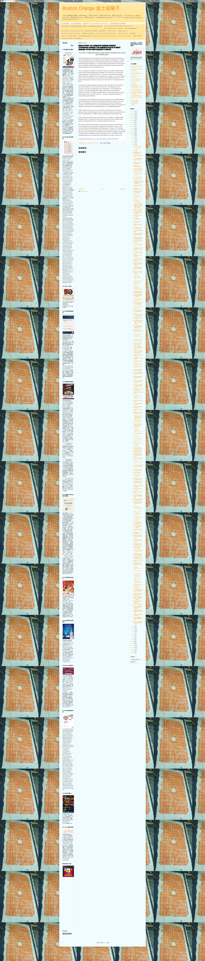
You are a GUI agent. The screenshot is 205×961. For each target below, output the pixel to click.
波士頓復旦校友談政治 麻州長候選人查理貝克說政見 (138, 212)
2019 (133, 124)
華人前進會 (134, 83)
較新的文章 (81, 189)
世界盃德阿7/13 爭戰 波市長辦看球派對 (137, 479)
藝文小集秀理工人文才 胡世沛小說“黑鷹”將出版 (138, 541)
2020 (133, 122)
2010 (133, 643)
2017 (133, 128)
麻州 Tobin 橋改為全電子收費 (137, 222)
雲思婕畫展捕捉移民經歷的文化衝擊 (138, 594)
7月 (134, 144)
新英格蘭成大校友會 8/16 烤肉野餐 (137, 192)
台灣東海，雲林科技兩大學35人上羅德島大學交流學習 (138, 352)
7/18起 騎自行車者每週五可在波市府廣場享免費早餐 (137, 425)
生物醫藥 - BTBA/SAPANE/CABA (88, 33)
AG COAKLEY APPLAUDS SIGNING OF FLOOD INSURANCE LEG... (138, 288)
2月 (134, 633)
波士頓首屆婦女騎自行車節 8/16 (138, 241)
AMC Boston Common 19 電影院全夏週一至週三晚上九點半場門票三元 (137, 417)
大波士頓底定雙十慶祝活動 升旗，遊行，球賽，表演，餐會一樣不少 (138, 322)
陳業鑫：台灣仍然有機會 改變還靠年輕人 (138, 499)
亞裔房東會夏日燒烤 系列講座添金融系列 (137, 482)
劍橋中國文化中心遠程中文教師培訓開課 (138, 315)
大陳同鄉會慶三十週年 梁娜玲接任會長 (138, 558)
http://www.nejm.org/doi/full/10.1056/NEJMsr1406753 (105, 139)
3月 (134, 631)
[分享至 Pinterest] (109, 143)
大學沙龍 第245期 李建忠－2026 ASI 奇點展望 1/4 (71, 38)
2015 (133, 132)
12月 (134, 135)
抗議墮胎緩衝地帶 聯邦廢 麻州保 (137, 153)
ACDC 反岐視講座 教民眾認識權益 (137, 523)
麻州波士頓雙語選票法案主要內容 (138, 407)
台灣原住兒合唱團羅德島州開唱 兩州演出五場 (138, 234)
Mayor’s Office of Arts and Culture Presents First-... (137, 475)
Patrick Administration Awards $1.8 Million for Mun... (137, 551)
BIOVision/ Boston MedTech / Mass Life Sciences (107, 33)
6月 (134, 626)
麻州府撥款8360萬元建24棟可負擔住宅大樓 (137, 564)
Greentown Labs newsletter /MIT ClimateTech (70, 33)
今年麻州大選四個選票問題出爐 (138, 615)
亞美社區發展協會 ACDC (137, 79)
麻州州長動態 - (133, 33)
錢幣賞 (133, 105)
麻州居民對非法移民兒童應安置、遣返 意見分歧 (138, 272)
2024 (133, 115)
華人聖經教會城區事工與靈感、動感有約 (138, 554)
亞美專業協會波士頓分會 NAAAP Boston (137, 87)
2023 (133, 116)
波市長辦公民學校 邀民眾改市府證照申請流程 (137, 455)
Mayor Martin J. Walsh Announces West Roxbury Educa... (137, 340)
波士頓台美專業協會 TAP (137, 89)
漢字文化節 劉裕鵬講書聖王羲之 (137, 318)
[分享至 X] (106, 143)
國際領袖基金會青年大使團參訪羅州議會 (138, 238)
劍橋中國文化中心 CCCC (137, 85)
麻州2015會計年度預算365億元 (137, 489)
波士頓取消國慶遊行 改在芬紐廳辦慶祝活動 (137, 618)
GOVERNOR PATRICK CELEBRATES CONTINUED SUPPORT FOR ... (137, 575)
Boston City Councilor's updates (124, 35)
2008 (133, 647)
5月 (134, 628)
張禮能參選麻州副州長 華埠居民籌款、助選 (138, 378)
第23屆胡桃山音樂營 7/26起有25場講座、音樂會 (137, 526)
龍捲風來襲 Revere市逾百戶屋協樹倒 (137, 166)
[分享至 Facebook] (108, 143)
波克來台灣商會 (135, 100)
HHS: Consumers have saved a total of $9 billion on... (137, 245)
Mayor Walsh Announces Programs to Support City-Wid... (137, 430)
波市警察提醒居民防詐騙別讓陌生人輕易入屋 (138, 611)
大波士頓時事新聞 (65, 23)
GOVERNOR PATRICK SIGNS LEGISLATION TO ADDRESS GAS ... (137, 581)
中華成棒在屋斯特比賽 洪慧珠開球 (138, 163)
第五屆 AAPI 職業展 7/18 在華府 (137, 421)
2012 (133, 639)
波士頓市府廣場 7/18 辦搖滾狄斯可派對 (137, 448)
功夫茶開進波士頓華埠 (138, 604)
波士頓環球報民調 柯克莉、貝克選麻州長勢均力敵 (137, 347)
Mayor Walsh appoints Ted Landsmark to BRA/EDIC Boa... (137, 178)
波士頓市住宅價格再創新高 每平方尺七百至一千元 (138, 382)
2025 (133, 113)
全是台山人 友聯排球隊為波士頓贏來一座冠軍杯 (137, 607)
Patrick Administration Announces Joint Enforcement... (137, 300)
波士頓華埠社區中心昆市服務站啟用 (138, 390)
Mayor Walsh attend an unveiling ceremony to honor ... (138, 336)
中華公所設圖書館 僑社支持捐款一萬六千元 (137, 159)
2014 (133, 133)
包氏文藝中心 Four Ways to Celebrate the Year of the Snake (95, 23)
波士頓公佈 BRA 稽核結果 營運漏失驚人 (137, 370)
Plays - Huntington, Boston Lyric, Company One (113, 28)
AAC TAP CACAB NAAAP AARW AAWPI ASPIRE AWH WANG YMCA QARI (118, 26)
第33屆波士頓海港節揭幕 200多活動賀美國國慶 (138, 622)
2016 (133, 130)
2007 (133, 649)
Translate (136, 662)
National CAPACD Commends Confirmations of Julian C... (137, 513)
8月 (134, 142)
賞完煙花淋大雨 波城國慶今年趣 (137, 602)
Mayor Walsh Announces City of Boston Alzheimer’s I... (137, 508)
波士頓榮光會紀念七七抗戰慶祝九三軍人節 (138, 331)
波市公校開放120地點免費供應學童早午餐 (137, 503)
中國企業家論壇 (135, 101)
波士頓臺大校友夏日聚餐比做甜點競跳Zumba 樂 (138, 296)
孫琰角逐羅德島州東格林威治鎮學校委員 (138, 292)
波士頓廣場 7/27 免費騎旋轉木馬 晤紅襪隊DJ (137, 249)
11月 (134, 137)
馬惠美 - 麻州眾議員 (137, 36)
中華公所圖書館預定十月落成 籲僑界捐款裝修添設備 (138, 327)
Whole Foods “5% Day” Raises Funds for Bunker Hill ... (137, 307)
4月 (134, 630)
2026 (133, 111)
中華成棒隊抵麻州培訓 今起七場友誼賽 (138, 303)
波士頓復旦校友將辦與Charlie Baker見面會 (138, 466)
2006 (133, 651)
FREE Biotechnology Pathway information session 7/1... (137, 461)
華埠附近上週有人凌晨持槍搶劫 (138, 355)
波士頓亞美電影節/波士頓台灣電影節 (118, 23)
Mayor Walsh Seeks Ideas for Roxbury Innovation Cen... (137, 439)
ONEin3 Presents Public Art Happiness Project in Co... (137, 397)
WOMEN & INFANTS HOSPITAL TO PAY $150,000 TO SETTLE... (137, 282)
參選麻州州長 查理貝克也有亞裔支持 (137, 344)
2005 (133, 652)
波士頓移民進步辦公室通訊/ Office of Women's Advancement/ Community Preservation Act (97, 36)
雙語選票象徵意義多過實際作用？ (138, 413)
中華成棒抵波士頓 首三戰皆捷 (137, 216)
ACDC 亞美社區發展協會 (76, 23)
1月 (134, 635)
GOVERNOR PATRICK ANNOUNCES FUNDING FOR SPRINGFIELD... (137, 586)
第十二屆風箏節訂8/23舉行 (137, 219)
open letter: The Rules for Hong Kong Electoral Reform (137, 196)
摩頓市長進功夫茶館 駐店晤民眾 (137, 189)
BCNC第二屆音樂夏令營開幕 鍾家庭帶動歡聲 (137, 496)
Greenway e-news (137, 436)
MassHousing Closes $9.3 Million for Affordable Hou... (137, 201)
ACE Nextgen (134, 71)
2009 (133, 645)
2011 (133, 641)
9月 (134, 141)
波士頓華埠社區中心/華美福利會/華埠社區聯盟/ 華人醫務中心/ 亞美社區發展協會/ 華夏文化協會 (81, 26)
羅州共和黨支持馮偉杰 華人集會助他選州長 (138, 311)
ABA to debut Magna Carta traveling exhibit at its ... (137, 147)
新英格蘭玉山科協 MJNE (137, 91)
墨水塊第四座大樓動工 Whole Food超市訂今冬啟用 (138, 386)
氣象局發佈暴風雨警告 (138, 209)
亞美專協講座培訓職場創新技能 (138, 486)
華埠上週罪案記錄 (137, 258)
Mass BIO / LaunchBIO (123, 33)
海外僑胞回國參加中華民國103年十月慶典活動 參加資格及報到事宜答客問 (138, 205)
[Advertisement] (68, 904)
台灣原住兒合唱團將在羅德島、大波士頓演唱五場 (138, 264)
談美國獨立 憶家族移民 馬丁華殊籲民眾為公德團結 (137, 598)
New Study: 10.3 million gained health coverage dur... (137, 277)
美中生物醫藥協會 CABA (137, 95)
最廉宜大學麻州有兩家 (138, 458)
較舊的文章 (123, 189)
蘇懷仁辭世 (135, 150)
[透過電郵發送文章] (101, 142)
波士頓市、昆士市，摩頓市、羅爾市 (68, 36)
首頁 (102, 189)
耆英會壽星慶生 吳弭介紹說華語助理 (137, 451)
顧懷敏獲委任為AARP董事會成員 (137, 533)
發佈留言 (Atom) (85, 191)
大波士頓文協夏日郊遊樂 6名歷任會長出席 (138, 169)
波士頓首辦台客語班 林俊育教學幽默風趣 (137, 268)
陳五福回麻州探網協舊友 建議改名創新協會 (138, 373)
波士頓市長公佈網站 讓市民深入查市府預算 (137, 536)
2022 (133, 118)
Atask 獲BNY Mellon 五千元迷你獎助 (137, 228)
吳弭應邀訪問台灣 (137, 472)
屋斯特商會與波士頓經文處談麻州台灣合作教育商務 (138, 182)
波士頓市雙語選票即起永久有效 (138, 404)
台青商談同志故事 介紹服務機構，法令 (137, 544)
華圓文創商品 (134, 103)
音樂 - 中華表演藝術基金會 (131, 28)
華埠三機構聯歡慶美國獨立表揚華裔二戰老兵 (138, 591)
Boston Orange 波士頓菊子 (91, 8)
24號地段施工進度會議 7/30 (137, 361)
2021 (133, 120)
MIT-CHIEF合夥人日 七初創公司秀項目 (137, 470)
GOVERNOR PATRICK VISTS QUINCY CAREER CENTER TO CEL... (137, 173)
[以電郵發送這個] (103, 143)
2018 (133, 126)
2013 (133, 638)
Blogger (105, 942)
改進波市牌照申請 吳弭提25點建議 (137, 547)
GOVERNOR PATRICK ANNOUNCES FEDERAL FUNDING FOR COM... (137, 365)
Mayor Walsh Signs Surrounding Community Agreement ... (137, 518)
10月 (134, 139)
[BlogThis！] (105, 143)
